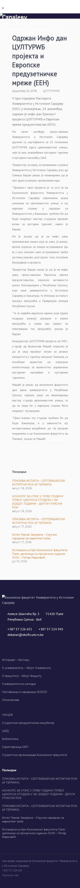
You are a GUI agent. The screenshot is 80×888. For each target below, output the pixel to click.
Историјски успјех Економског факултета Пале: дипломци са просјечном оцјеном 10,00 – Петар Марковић (39, 553)
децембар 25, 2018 (24, 91)
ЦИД (5, 731)
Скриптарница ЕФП (15, 747)
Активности (21, 24)
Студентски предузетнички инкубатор (28, 723)
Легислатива (10, 700)
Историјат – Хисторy (15, 660)
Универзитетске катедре (19, 684)
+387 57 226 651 (12, 870)
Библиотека (10, 739)
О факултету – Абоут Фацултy (22, 676)
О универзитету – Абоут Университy (26, 668)
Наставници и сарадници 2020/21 (24, 692)
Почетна (7, 24)
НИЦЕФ (7, 715)
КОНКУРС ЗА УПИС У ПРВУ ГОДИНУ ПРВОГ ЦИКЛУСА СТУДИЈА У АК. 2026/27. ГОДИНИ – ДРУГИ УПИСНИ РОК (38, 794)
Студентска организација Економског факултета (34, 755)
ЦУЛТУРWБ (51, 91)
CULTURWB (38, 24)
